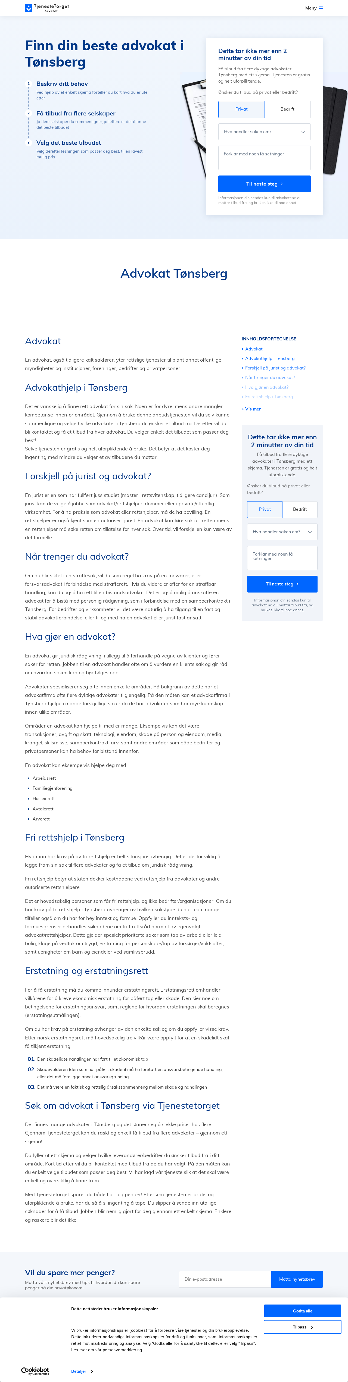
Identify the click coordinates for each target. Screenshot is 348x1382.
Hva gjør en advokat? (266, 387)
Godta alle (302, 1311)
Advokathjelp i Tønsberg (270, 358)
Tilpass (299, 1326)
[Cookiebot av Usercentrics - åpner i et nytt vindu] (35, 1371)
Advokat (254, 349)
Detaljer (78, 1371)
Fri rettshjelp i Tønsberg (269, 397)
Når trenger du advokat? (270, 377)
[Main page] (49, 8)
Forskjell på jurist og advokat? (275, 368)
